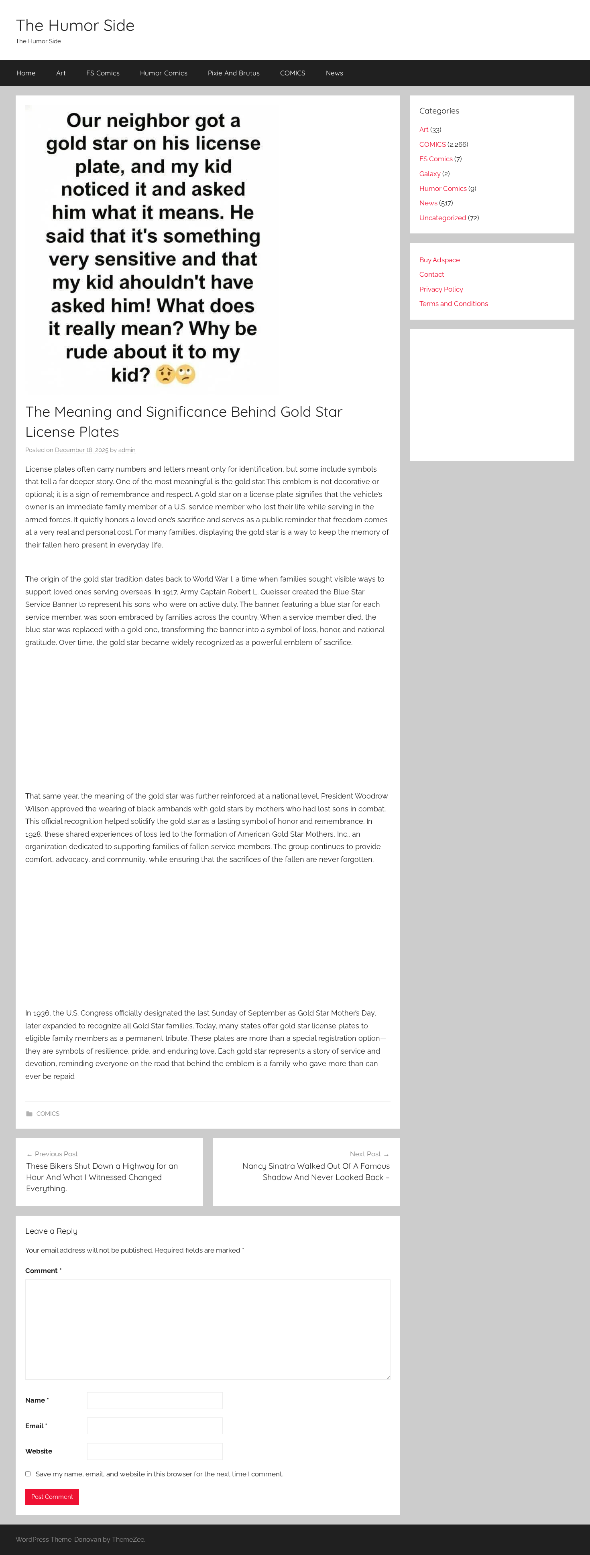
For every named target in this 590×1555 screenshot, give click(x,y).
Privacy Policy (441, 289)
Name (37, 1400)
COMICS (292, 73)
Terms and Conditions (453, 304)
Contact (431, 274)
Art (61, 73)
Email (36, 1426)
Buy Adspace (439, 260)
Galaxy (430, 174)
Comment (43, 1271)
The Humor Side (75, 25)
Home (26, 73)
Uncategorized (442, 218)
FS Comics (103, 73)
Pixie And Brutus (234, 73)
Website (38, 1451)
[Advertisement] (208, 714)
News (334, 73)
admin (127, 450)
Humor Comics (163, 73)
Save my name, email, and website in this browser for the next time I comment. (159, 1474)
